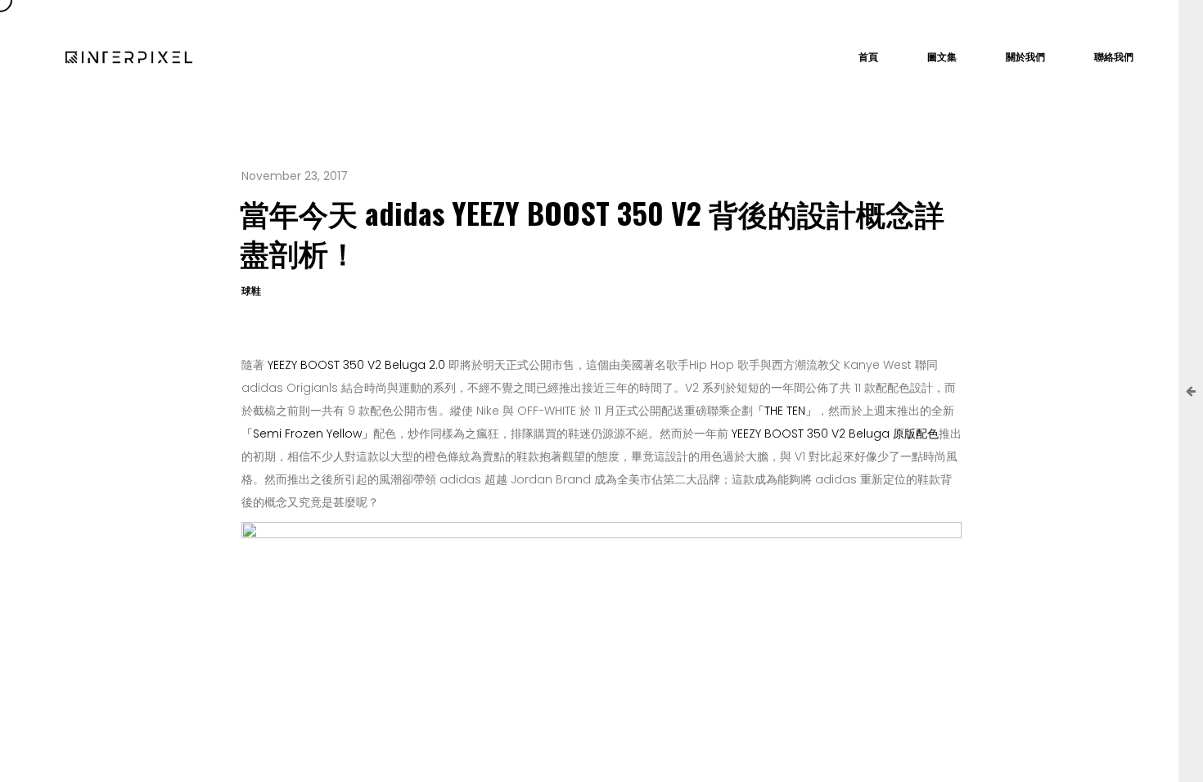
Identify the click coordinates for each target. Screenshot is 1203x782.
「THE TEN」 (785, 410)
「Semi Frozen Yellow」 (307, 433)
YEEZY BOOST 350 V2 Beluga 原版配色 (835, 433)
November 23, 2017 (294, 176)
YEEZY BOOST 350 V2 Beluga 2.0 (356, 365)
